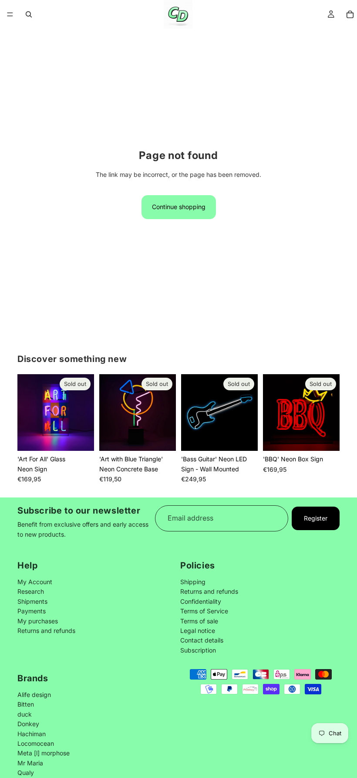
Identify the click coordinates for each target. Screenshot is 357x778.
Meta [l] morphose (43, 753)
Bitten (25, 704)
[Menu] (10, 14)
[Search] (28, 14)
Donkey (28, 723)
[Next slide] (84, 412)
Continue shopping (178, 206)
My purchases (37, 620)
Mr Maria (30, 762)
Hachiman (31, 733)
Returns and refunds (46, 630)
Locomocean (35, 743)
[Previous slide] (27, 412)
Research (30, 591)
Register (315, 518)
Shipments (32, 601)
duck (24, 714)
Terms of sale (199, 620)
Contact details (201, 640)
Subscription (198, 649)
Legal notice (197, 630)
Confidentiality (200, 601)
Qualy (25, 772)
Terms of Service (204, 611)
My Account (34, 581)
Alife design (34, 694)
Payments (31, 611)
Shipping (192, 581)
